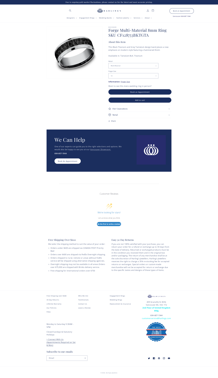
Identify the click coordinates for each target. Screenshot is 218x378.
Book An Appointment (67, 161)
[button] (70, 10)
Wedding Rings (116, 300)
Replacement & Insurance (120, 304)
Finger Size (112, 71)
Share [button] (113, 121)
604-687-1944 (156, 315)
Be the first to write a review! (109, 224)
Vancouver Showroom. (100, 149)
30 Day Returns (53, 300)
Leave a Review (84, 308)
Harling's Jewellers (111, 373)
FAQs (49, 312)
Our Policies (51, 308)
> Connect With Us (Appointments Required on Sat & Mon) (61, 342)
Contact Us (82, 304)
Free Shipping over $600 (57, 296)
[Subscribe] (84, 358)
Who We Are (83, 296)
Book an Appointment (181, 11)
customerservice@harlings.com (156, 318)
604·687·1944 (186, 16)
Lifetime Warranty (54, 304)
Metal (110, 61)
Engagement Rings (117, 296)
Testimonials (83, 300)
